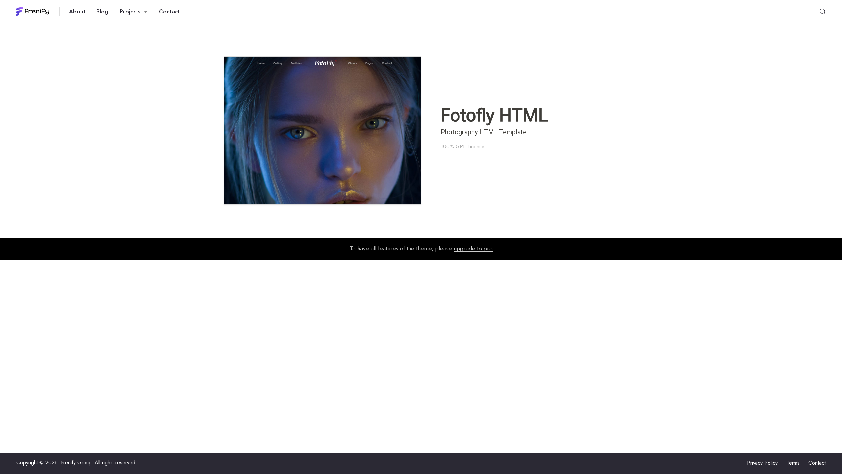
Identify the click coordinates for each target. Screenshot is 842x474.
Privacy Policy (762, 463)
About (77, 11)
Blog (102, 11)
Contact (169, 11)
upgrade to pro (473, 248)
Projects (130, 11)
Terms (793, 463)
